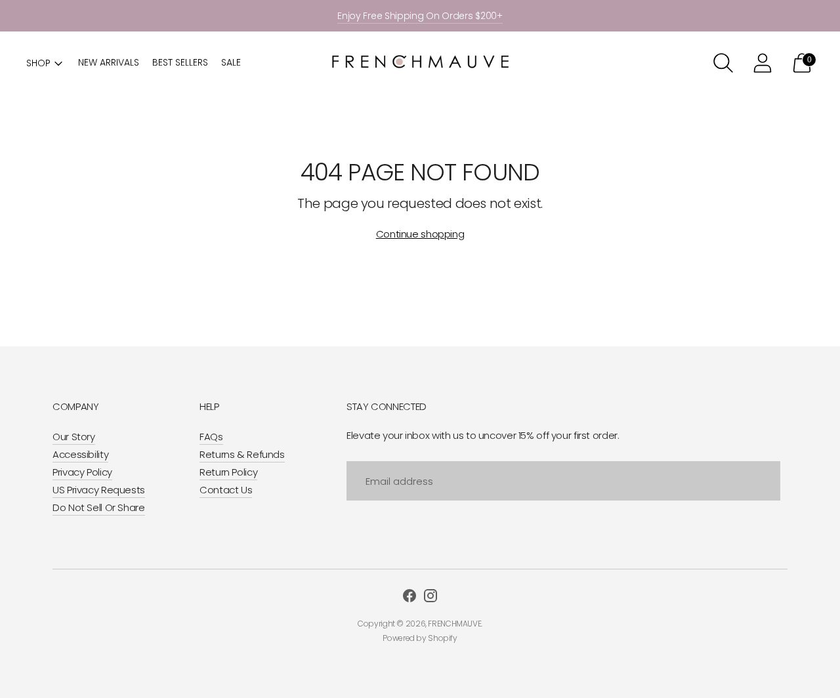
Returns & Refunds (242, 454)
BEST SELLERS (180, 62)
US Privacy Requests (98, 490)
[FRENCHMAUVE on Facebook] (409, 597)
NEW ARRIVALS (108, 62)
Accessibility (80, 454)
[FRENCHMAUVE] (420, 63)
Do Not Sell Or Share (98, 507)
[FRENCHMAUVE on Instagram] (430, 597)
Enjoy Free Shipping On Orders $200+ (420, 15)
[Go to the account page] (762, 63)
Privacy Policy (82, 472)
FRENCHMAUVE (454, 623)
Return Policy (228, 472)
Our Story (73, 436)
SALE (231, 62)
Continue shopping (420, 234)
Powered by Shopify (420, 638)
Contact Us (226, 490)
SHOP (38, 63)
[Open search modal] (723, 63)
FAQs (211, 436)
